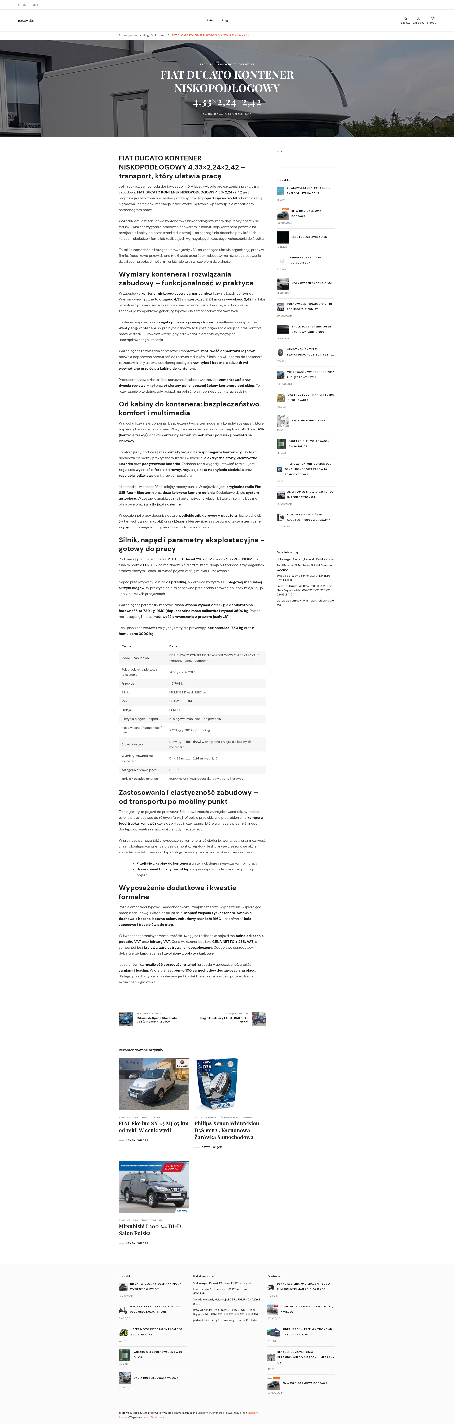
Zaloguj (418, 22)
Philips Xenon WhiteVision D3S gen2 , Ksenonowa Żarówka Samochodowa (226, 1130)
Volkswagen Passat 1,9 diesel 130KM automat (306, 559)
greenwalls (26, 20)
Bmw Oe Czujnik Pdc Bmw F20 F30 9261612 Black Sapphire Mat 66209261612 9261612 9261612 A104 (304, 590)
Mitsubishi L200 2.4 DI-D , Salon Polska (151, 1230)
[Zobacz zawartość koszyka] (431, 19)
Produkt (206, 64)
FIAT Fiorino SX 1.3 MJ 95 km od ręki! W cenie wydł (154, 1127)
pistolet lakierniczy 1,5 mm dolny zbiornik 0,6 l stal (225, 1320)
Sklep (22, 4)
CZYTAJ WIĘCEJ (137, 1140)
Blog (35, 4)
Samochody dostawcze (236, 64)
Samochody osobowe (147, 1220)
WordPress (157, 1417)
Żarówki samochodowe (236, 1117)
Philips (199, 1117)
